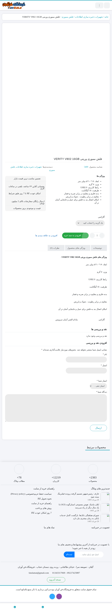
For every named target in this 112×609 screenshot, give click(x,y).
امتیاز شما (102, 381)
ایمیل (104, 365)
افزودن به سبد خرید (72, 235)
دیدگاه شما (101, 392)
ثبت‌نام (69, 554)
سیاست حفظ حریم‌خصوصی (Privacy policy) (31, 494)
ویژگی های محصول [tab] (76, 248)
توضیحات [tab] (97, 248)
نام (105, 354)
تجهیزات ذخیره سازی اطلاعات (89, 17)
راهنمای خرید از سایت (41, 503)
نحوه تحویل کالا (45, 499)
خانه (106, 17)
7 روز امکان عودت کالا (41, 513)
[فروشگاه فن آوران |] (14, 5)
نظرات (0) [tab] (55, 248)
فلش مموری (67, 17)
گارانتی (101, 217)
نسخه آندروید (55, 580)
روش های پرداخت (43, 508)
